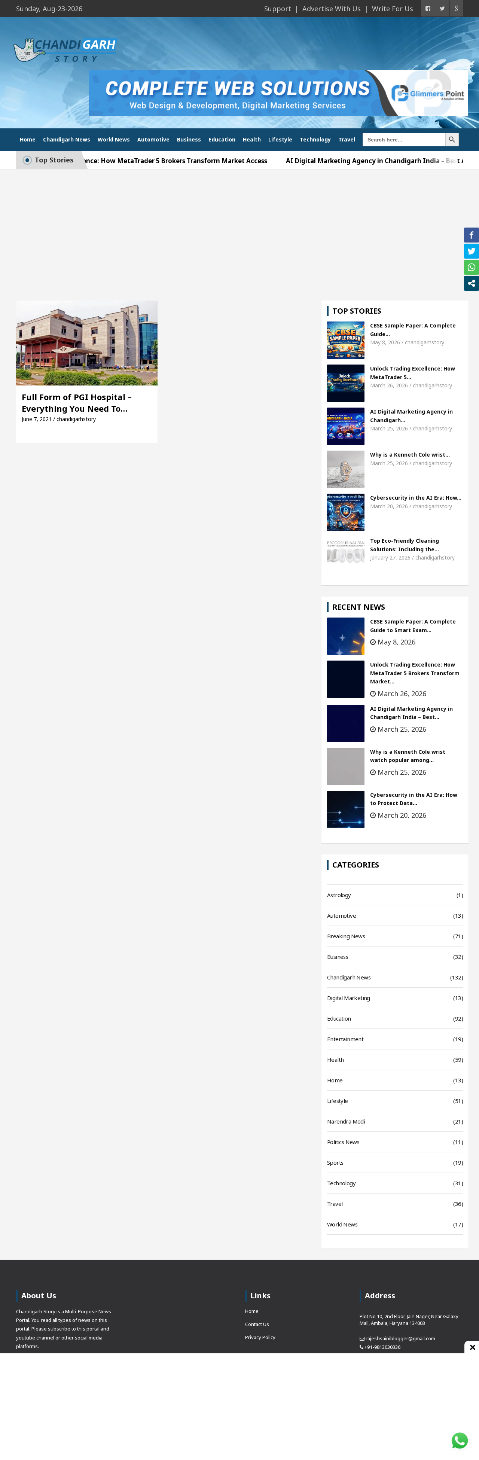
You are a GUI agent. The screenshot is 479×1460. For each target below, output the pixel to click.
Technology (315, 139)
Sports (335, 1162)
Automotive (153, 139)
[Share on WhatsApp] (471, 267)
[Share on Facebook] (471, 235)
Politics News (343, 1142)
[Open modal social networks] (471, 283)
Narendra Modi (346, 1121)
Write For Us (392, 8)
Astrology (339, 895)
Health (252, 139)
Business (189, 139)
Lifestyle (280, 139)
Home (28, 139)
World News (114, 139)
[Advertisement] (239, 225)
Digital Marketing (348, 998)
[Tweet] (471, 251)
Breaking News (346, 936)
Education (221, 139)
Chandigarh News (66, 139)
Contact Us (257, 1324)
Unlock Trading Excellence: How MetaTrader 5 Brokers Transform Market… (415, 673)
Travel (346, 139)
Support (277, 8)
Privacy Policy (260, 1337)
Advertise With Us (331, 8)
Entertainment (345, 1039)
